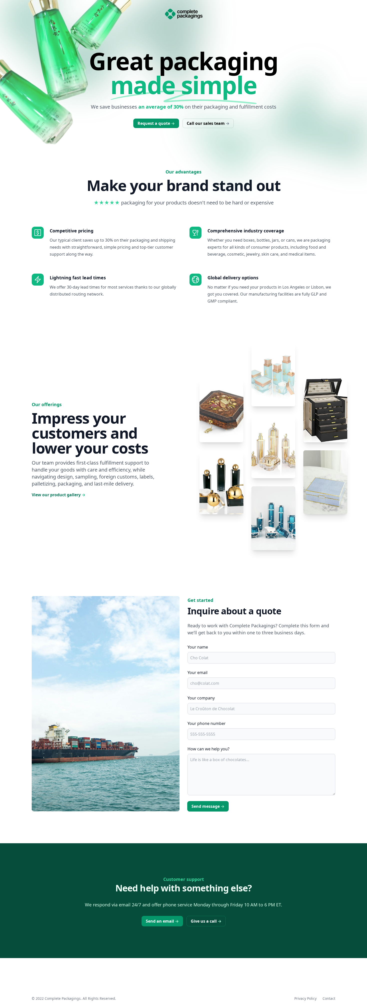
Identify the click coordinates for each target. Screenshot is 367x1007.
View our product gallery (58, 495)
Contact (329, 998)
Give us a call (206, 921)
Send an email (162, 921)
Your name (197, 647)
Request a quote (156, 123)
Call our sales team (208, 123)
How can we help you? (208, 749)
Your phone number (206, 723)
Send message (207, 806)
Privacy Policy (305, 998)
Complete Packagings (63, 998)
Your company (201, 698)
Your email (197, 672)
